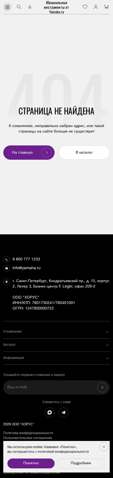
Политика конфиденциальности (28, 433)
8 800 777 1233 (26, 260)
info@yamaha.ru (27, 268)
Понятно (31, 463)
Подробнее (81, 463)
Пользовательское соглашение (27, 438)
